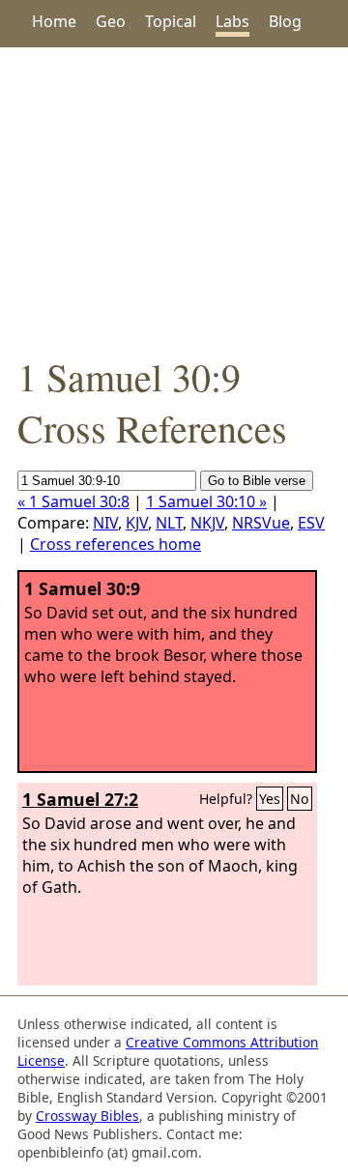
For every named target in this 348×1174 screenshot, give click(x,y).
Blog (285, 21)
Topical (170, 21)
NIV (105, 522)
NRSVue (261, 522)
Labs (232, 21)
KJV (137, 522)
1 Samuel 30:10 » (206, 501)
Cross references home (115, 544)
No (299, 798)
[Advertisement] (174, 199)
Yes (269, 798)
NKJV (207, 522)
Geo (111, 21)
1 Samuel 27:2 (80, 799)
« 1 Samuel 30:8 (73, 501)
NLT (169, 522)
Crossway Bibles (87, 1115)
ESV (311, 522)
